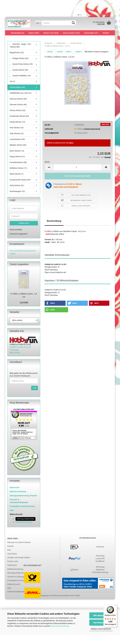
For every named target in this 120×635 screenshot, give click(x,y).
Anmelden (24, 223)
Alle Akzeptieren (101, 615)
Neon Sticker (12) (17, 151)
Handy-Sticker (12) (17, 122)
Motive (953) (34, 33)
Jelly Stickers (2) (17, 133)
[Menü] (115, 606)
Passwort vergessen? (19, 234)
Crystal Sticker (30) (20, 70)
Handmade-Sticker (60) (19, 116)
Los (34, 388)
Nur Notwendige (101, 622)
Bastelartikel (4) (17, 33)
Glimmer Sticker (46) (18, 104)
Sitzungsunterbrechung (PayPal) (23, 495)
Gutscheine (12, 554)
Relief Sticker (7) (17, 174)
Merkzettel (103, 15)
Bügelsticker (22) (17, 52)
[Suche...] (73, 23)
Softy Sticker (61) (17, 185)
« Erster (49, 52)
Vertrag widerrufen (25, 519)
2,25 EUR (24, 302)
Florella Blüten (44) (17, 87)
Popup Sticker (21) (17, 156)
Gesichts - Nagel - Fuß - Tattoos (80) (21, 45)
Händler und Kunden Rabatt (18, 557)
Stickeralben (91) (91, 33)
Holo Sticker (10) (17, 128)
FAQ (9, 550)
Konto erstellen (16, 229)
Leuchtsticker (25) (17, 139)
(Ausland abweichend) (92, 129)
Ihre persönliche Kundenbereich (23, 251)
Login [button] (90, 15)
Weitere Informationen (101, 629)
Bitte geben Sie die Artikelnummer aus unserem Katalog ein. (24, 374)
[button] (79, 15)
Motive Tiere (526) (51, 33)
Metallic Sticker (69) (18, 145)
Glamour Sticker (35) (18, 99)
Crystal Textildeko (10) (21, 75)
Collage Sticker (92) (20, 58)
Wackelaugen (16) (17, 191)
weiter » (69, 52)
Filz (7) (12, 81)
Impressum (14, 487)
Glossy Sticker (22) (17, 110)
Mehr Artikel (15, 352)
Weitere (106, 33)
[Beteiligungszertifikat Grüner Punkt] (24, 458)
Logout (12, 253)
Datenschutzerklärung (60, 626)
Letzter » (79, 52)
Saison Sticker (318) (71, 33)
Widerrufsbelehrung (24, 522)
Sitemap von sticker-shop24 (18, 542)
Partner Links (12, 561)
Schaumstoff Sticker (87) (20, 180)
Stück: (47, 162)
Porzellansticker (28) (18, 162)
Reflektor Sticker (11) (18, 168)
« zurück (59, 52)
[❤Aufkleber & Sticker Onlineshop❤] (18, 23)
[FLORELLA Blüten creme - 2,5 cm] (77, 83)
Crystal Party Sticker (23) (22, 64)
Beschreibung (54, 221)
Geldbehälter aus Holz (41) (21, 93)
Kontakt (10, 546)
